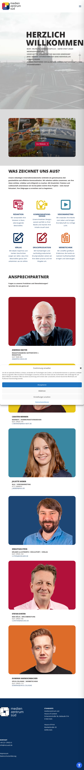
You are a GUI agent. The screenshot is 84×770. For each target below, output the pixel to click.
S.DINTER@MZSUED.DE (20, 621)
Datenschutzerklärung (42, 402)
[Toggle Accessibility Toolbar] (79, 765)
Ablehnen (42, 391)
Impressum (4, 753)
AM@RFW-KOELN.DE (19, 359)
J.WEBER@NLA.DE (18, 488)
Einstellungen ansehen (42, 397)
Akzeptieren (42, 385)
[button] (81, 368)
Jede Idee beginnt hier (42, 130)
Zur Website (41, 144)
